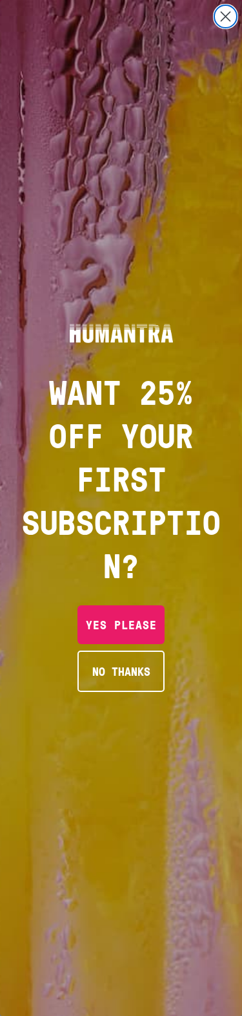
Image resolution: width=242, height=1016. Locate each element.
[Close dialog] (225, 16)
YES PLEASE (121, 624)
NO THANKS (121, 671)
